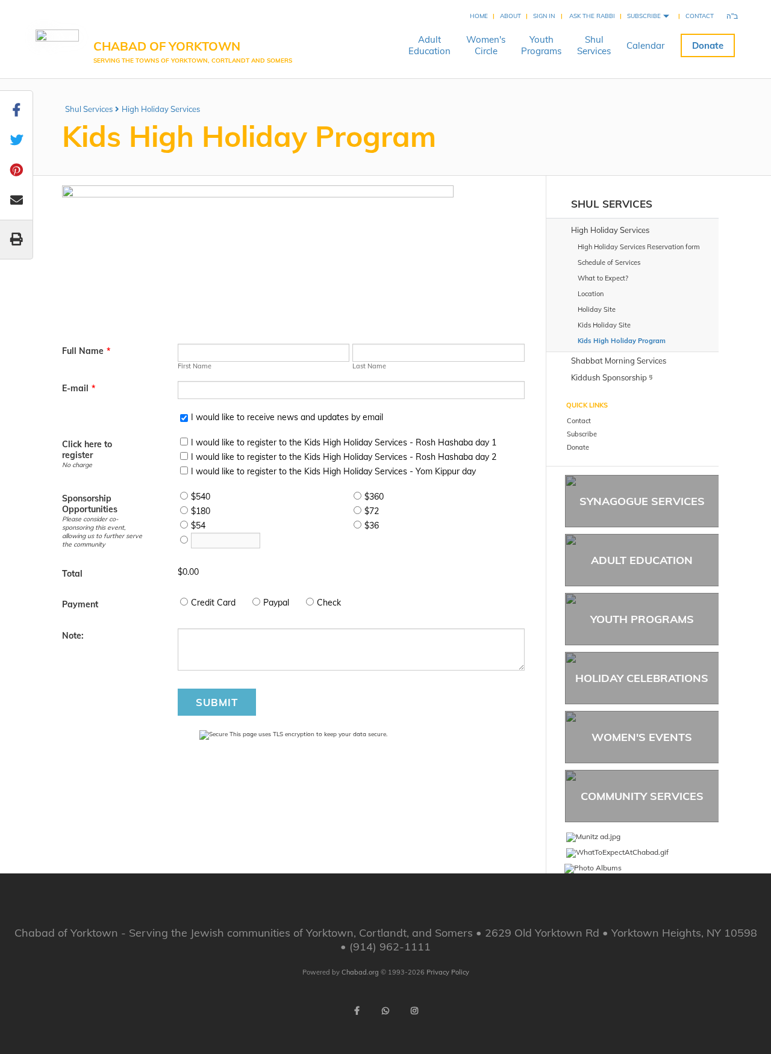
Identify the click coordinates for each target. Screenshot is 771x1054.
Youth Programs (642, 619)
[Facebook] (356, 1010)
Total (72, 573)
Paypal (276, 602)
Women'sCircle (485, 45)
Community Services (642, 796)
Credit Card (213, 602)
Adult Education (642, 560)
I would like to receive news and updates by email (287, 417)
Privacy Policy (447, 972)
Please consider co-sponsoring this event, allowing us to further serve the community (102, 531)
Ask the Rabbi (592, 16)
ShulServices (594, 45)
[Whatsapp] (385, 1010)
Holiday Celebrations (641, 678)
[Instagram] (414, 1010)
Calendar (645, 45)
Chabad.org (360, 972)
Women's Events (642, 737)
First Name (194, 366)
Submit (217, 702)
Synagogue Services (642, 501)
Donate (707, 45)
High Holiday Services (161, 109)
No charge (77, 464)
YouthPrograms (541, 45)
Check (329, 602)
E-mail (78, 388)
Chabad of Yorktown (192, 51)
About (510, 16)
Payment (80, 604)
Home (479, 16)
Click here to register (87, 449)
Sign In (544, 16)
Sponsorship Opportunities (89, 504)
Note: (73, 635)
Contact (699, 16)
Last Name (369, 366)
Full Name (86, 351)
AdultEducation (429, 45)
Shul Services (89, 109)
